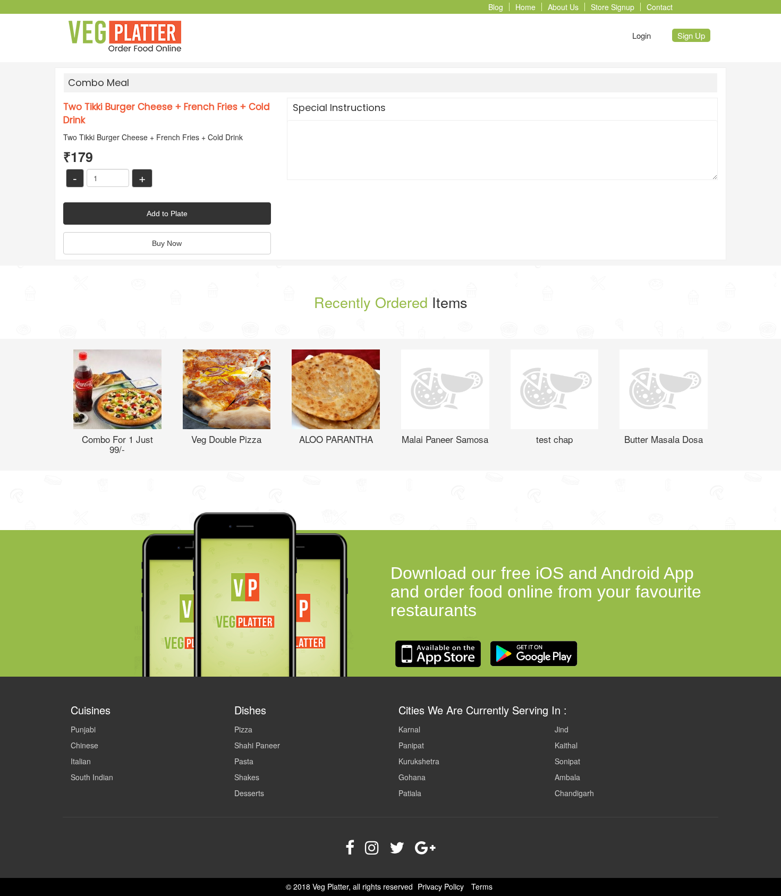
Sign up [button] (691, 35)
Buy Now (167, 243)
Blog (495, 7)
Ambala (567, 777)
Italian (81, 761)
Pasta (243, 761)
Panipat (411, 745)
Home (525, 7)
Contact (660, 7)
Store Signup (612, 7)
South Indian (92, 777)
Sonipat (567, 761)
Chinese (84, 745)
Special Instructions (339, 107)
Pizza (243, 729)
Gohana (412, 777)
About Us (563, 7)
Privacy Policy (441, 886)
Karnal (409, 729)
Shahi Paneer (257, 745)
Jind (561, 729)
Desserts (249, 793)
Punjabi (83, 729)
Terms (482, 886)
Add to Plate (167, 213)
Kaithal (566, 745)
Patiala (409, 793)
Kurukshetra (418, 761)
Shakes (246, 777)
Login (641, 35)
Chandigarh (574, 793)
